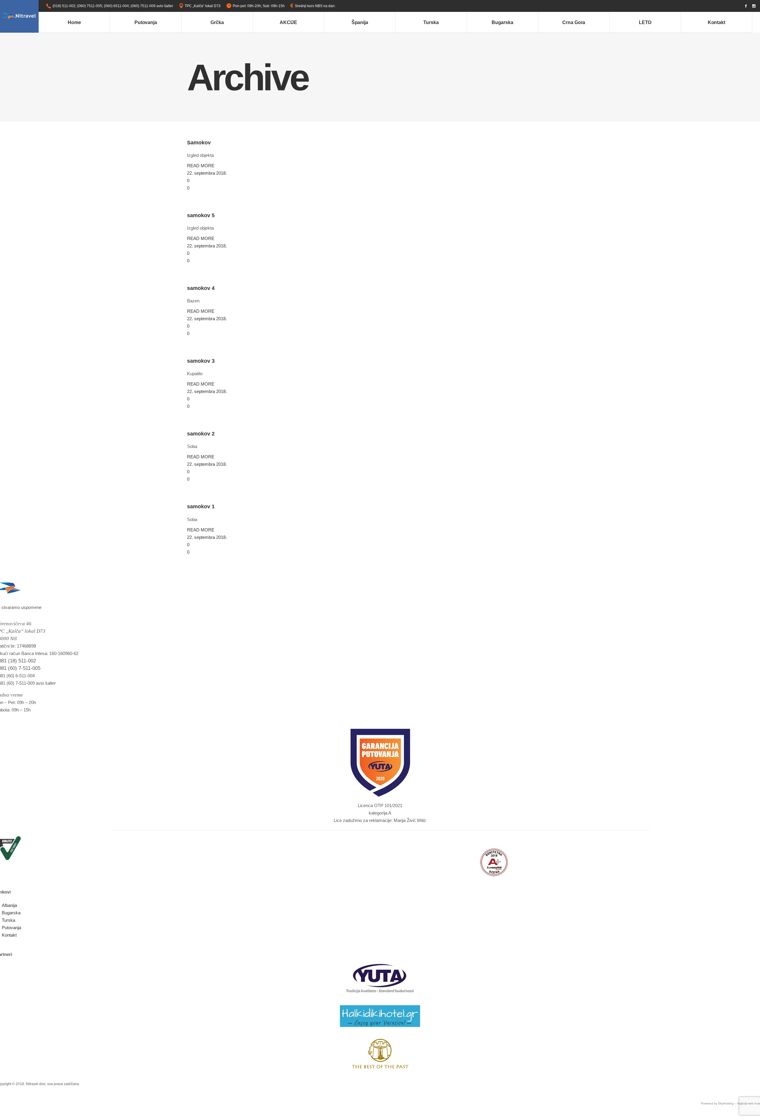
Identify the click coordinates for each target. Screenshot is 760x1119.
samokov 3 (201, 361)
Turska (8, 920)
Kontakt (9, 935)
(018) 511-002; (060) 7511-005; (78, 6)
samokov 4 (201, 288)
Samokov (199, 143)
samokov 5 (201, 215)
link (339, 6)
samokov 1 (201, 506)
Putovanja (11, 927)
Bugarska (11, 912)
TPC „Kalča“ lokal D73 (203, 6)
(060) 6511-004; (117, 6)
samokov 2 (201, 434)
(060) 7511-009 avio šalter (152, 6)
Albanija (9, 905)
